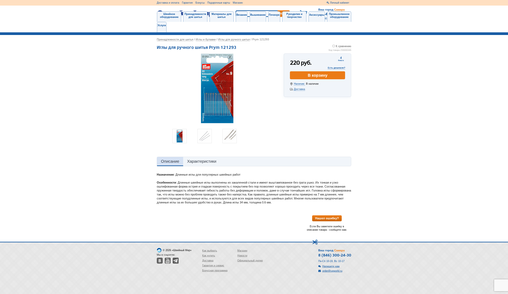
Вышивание (258, 14)
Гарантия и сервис (213, 265)
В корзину (317, 75)
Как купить (208, 255)
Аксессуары (316, 14)
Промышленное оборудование (339, 15)
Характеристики (201, 161)
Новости (242, 255)
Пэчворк (274, 14)
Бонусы (200, 2)
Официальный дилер (250, 260)
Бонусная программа (214, 270)
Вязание (241, 14)
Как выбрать (209, 250)
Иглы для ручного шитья (234, 39)
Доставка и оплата (168, 2)
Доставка (299, 89)
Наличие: (299, 83)
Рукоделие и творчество (294, 15)
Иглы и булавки (206, 39)
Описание (170, 161)
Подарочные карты (218, 2)
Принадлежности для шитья (195, 15)
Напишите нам (331, 266)
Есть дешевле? (336, 67)
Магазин (238, 2)
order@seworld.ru (332, 270)
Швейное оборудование (169, 15)
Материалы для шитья (222, 15)
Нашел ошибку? (327, 218)
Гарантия (187, 2)
